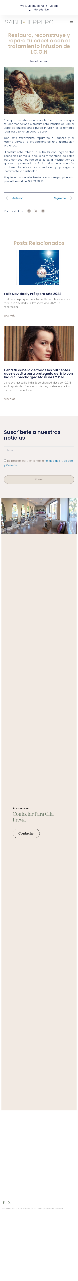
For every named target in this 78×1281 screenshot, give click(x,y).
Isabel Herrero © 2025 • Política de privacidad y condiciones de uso (32, 1208)
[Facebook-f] (3, 1202)
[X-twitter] (9, 1202)
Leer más (9, 315)
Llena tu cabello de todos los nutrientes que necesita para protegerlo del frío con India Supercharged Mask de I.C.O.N (38, 374)
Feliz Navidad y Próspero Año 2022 (32, 293)
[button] (71, 22)
